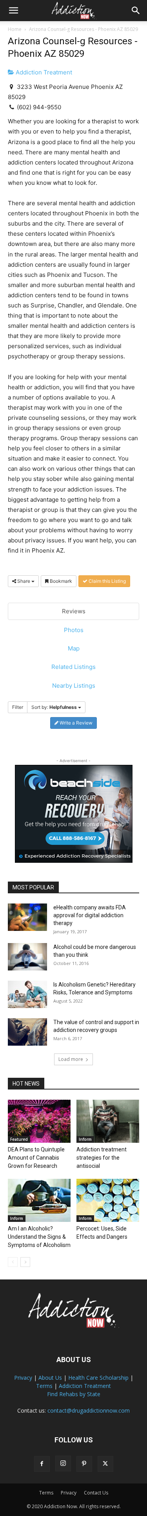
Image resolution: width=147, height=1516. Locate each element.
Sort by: (54, 707)
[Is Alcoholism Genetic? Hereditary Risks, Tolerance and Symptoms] (27, 994)
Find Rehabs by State (73, 1394)
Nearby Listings (73, 685)
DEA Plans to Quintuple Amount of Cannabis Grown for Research (36, 1157)
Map (74, 648)
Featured (19, 1139)
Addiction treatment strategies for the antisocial (101, 1157)
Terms (44, 1386)
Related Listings (73, 666)
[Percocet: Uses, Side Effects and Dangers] (107, 1200)
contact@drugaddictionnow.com (88, 1410)
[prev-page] (13, 1262)
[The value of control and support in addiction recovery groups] (27, 1032)
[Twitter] (105, 1464)
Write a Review (75, 723)
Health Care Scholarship (98, 1377)
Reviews (73, 611)
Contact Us (96, 1492)
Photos (73, 630)
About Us (50, 1377)
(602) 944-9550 (39, 107)
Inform (85, 1139)
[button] (13, 10)
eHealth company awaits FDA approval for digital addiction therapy (89, 915)
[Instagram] (63, 1463)
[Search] (136, 10)
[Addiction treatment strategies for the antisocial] (107, 1121)
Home (15, 29)
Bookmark (60, 581)
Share (23, 581)
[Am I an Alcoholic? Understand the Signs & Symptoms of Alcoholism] (39, 1200)
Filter (17, 707)
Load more (70, 1059)
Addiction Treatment (43, 72)
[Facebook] (42, 1464)
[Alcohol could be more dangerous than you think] (27, 956)
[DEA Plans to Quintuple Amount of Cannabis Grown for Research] (39, 1121)
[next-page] (25, 1262)
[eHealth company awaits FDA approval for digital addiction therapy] (27, 917)
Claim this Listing (106, 581)
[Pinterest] (84, 1464)
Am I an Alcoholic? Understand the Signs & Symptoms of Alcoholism (39, 1236)
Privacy (23, 1377)
